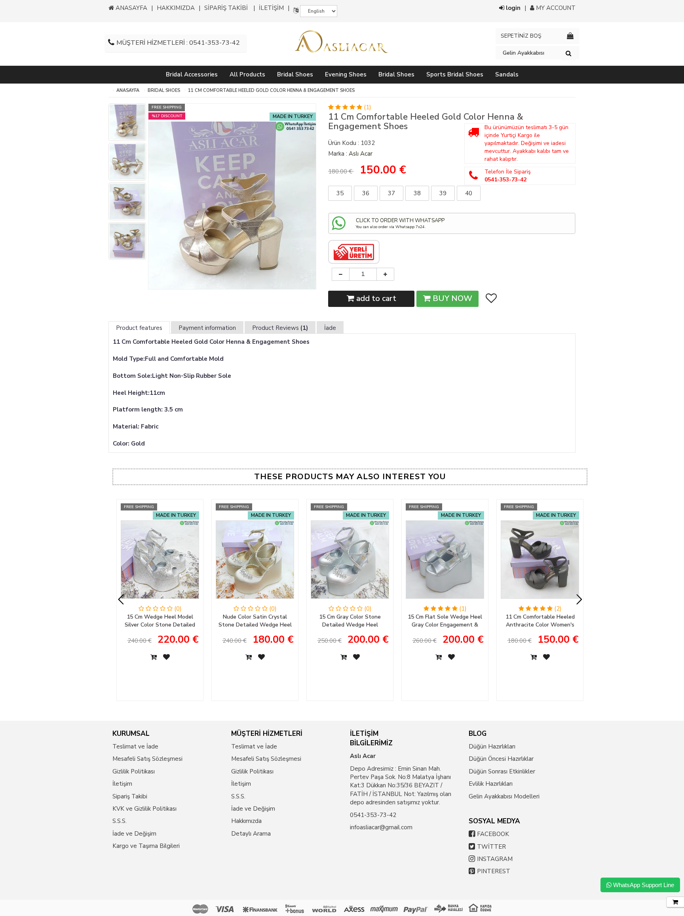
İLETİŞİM (271, 8)
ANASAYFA (130, 8)
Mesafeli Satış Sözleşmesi (147, 759)
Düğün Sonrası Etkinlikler (502, 771)
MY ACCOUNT (555, 8)
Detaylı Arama (251, 834)
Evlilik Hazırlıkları (491, 784)
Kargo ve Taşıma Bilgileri (146, 846)
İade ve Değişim (134, 834)
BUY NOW (451, 298)
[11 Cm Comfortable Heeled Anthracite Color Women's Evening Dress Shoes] (540, 562)
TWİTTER (491, 847)
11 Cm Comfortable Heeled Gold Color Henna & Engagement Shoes (271, 90)
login (512, 8)
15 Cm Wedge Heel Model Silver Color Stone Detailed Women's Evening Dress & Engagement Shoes (160, 621)
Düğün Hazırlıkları (492, 746)
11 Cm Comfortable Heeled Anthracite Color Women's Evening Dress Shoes (540, 621)
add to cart (375, 298)
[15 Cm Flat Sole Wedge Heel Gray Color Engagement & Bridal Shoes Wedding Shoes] (445, 562)
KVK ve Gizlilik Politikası (144, 809)
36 (365, 193)
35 (340, 193)
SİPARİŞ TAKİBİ (226, 8)
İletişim (122, 784)
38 (417, 193)
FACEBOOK (493, 834)
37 (391, 193)
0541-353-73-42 (373, 815)
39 (442, 193)
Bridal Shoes (164, 90)
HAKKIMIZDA (176, 8)
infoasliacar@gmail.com (381, 827)
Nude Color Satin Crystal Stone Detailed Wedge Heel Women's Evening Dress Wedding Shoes (255, 621)
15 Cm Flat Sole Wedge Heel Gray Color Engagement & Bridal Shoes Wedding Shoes (445, 621)
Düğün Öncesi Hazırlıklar (501, 759)
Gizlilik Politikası (133, 771)
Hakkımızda (246, 821)
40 (468, 193)
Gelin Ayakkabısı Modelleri (504, 796)
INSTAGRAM (495, 859)
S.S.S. (119, 821)
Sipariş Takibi (129, 796)
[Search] (568, 53)
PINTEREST (493, 871)
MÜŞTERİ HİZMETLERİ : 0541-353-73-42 (178, 42)
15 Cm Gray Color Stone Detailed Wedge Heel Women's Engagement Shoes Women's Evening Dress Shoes (350, 621)
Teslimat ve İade (135, 746)
